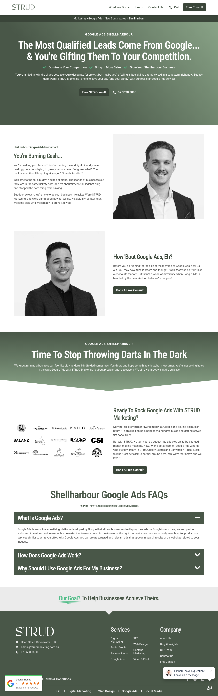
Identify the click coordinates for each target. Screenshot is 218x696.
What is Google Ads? (40, 518)
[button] (109, 518)
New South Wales (115, 18)
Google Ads (95, 18)
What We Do (117, 7)
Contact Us (155, 7)
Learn (139, 7)
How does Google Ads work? (49, 555)
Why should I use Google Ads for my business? (70, 568)
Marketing (80, 18)
